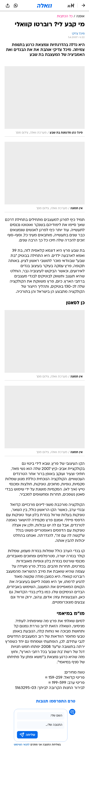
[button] (71, 5)
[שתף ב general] (7, 5)
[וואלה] (44, 5)
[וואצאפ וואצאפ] (16, 5)
